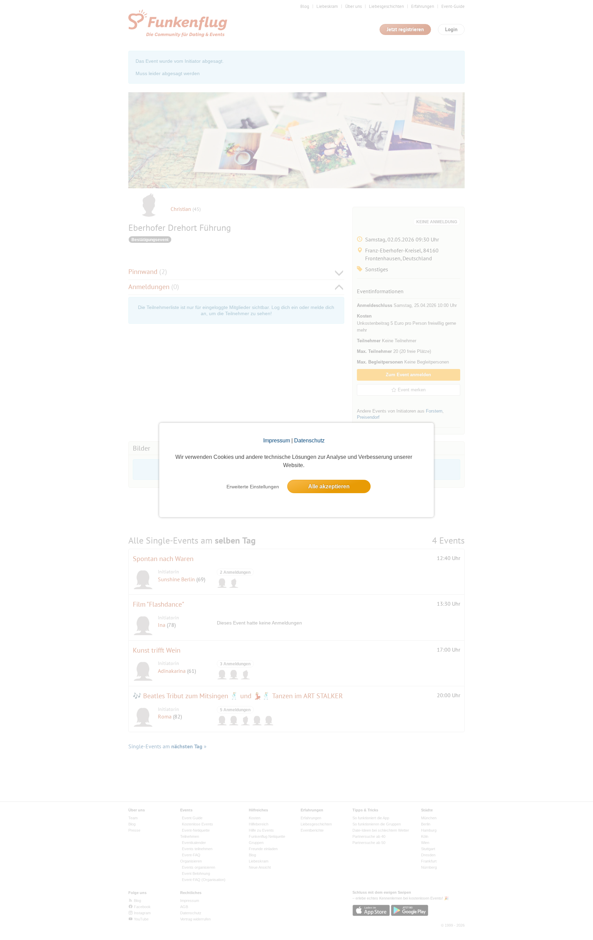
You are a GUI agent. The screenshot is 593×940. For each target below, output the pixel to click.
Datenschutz (309, 440)
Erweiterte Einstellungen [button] (252, 486)
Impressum (276, 440)
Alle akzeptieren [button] (329, 486)
